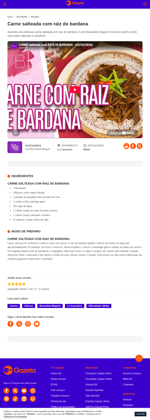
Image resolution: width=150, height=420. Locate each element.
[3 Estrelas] (16, 284)
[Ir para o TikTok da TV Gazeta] (15, 399)
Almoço (28, 306)
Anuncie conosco (132, 373)
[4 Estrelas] (20, 284)
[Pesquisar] (145, 4)
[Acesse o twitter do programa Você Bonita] (19, 324)
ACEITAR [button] (140, 414)
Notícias (127, 399)
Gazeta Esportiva (94, 390)
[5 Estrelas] (24, 284)
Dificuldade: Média (99, 306)
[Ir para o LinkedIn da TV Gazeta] (24, 399)
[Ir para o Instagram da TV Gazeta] (33, 391)
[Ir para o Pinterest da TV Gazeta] (6, 399)
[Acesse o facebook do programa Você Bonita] (10, 324)
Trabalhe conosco (60, 395)
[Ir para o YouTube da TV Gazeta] (24, 391)
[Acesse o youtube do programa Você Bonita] (37, 324)
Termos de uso (58, 401)
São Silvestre (92, 395)
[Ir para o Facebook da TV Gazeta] (133, 146)
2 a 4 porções (74, 306)
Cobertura (128, 384)
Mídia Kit (127, 379)
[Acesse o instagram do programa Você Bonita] (28, 324)
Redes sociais (58, 379)
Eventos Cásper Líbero (97, 401)
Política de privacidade (63, 407)
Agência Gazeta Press (97, 407)
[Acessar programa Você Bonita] (14, 147)
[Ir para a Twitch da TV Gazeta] (33, 399)
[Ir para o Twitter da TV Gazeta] (140, 146)
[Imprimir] (126, 146)
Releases (128, 405)
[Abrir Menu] (5, 4)
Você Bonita (33, 145)
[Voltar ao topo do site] (139, 358)
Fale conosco (58, 390)
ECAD (54, 384)
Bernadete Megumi (50, 306)
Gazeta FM (91, 384)
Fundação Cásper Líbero (98, 373)
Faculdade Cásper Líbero (99, 379)
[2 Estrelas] (13, 284)
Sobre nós (56, 373)
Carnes (14, 306)
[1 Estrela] (9, 284)
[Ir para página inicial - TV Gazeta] (75, 4)
